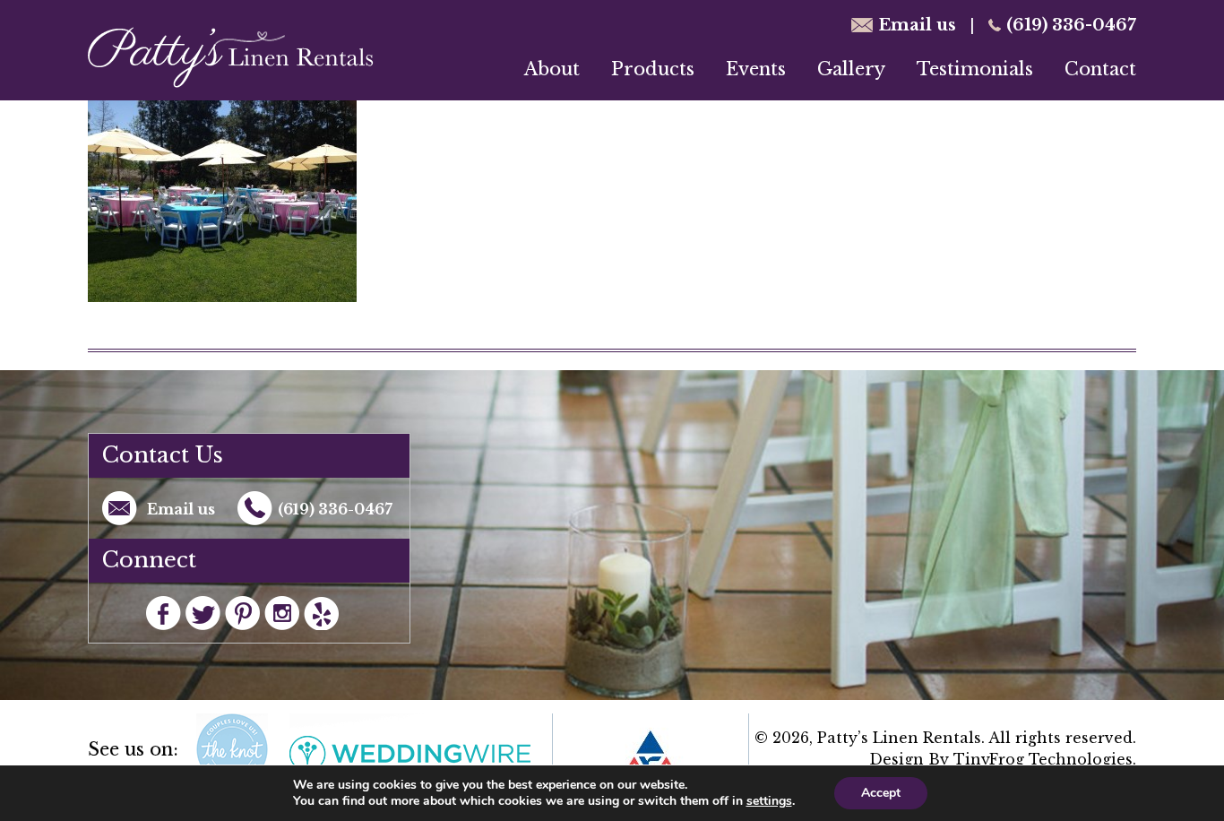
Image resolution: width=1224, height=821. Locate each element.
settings (769, 801)
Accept (881, 792)
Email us (917, 25)
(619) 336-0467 (1071, 25)
